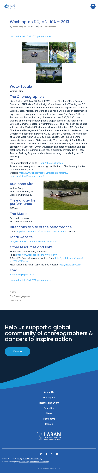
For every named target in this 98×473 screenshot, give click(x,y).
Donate (17, 351)
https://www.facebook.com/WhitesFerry (36, 255)
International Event (49, 403)
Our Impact (49, 397)
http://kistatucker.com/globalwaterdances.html (40, 231)
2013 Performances (48, 27)
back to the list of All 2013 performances (30, 36)
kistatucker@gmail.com (22, 274)
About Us (49, 392)
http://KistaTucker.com (51, 163)
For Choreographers (20, 296)
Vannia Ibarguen (19, 27)
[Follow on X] (52, 454)
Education (49, 408)
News (13, 292)
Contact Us (15, 300)
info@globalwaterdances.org (29, 458)
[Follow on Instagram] (41, 454)
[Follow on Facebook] (46, 454)
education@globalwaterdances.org (34, 462)
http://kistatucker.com (70, 264)
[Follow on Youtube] (57, 454)
